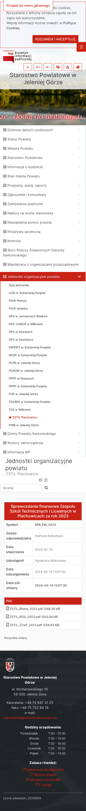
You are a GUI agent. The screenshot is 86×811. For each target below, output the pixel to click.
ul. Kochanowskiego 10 (30, 689)
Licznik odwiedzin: (15, 798)
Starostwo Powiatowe (25, 158)
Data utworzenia (15, 549)
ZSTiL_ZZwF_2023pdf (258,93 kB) (34, 625)
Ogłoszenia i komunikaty (27, 195)
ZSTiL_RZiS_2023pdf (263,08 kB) (34, 616)
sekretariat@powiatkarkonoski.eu (30, 718)
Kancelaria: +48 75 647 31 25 (30, 702)
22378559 (34, 798)
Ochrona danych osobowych (30, 130)
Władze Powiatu (20, 148)
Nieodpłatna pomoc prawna (30, 222)
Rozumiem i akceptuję (55, 39)
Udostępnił (15, 560)
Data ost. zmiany (13, 585)
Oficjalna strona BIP (45, 780)
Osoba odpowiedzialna (18, 535)
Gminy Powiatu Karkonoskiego (32, 433)
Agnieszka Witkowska (50, 560)
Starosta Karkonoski (49, 536)
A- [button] (48, 67)
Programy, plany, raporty (27, 185)
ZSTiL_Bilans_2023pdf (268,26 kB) (35, 609)
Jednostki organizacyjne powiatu (34, 276)
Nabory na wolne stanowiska (30, 213)
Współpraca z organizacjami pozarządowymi (43, 264)
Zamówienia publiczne (25, 204)
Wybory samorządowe (25, 443)
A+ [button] (38, 67)
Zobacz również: (43, 763)
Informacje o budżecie (25, 167)
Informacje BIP (19, 452)
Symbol (12, 524)
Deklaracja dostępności (44, 769)
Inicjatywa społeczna (24, 231)
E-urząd (45, 785)
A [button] (28, 67)
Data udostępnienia (17, 571)
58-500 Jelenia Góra (30, 694)
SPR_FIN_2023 (45, 524)
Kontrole (14, 241)
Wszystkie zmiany (15, 638)
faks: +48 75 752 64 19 (29, 708)
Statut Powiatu (19, 139)
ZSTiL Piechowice (22, 474)
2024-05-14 (43, 549)
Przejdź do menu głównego (28, 5)
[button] (58, 67)
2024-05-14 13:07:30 (50, 572)
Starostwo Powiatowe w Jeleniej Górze (43, 79)
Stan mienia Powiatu (24, 176)
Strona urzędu (45, 775)
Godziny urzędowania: (43, 727)
